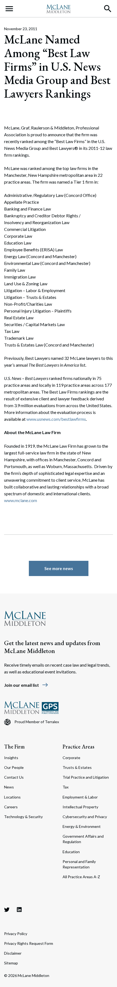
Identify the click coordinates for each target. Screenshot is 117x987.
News (9, 787)
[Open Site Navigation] (9, 9)
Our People (14, 767)
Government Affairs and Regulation (83, 839)
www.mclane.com (20, 500)
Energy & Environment (82, 826)
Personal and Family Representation (79, 864)
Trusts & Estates (77, 767)
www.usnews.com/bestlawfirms (56, 419)
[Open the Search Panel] (108, 9)
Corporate (71, 757)
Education (71, 851)
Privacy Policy (15, 933)
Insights (11, 757)
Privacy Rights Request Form (28, 943)
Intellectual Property (80, 807)
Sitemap (11, 963)
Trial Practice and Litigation (86, 777)
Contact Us (14, 777)
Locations (12, 797)
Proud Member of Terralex (36, 721)
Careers (11, 807)
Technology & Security (23, 816)
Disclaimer (12, 953)
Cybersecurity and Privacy (85, 816)
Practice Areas (78, 746)
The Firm (14, 746)
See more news (58, 568)
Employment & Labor (80, 797)
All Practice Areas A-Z (81, 876)
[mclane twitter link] (7, 909)
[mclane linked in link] (19, 909)
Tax (66, 787)
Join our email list (26, 685)
